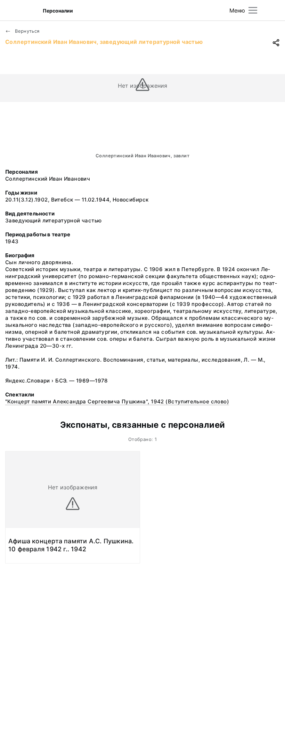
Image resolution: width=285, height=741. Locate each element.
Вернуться (27, 31)
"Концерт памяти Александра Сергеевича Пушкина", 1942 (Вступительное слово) (117, 401)
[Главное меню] (253, 10)
